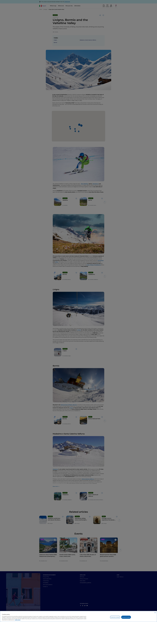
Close (155, 612)
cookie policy (17, 619)
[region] (78, 616)
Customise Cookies (115, 617)
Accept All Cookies (126, 617)
